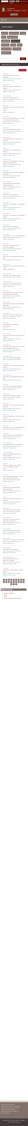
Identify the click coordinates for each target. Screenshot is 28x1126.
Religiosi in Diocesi (12, 37)
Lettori (5, 596)
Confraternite (5, 45)
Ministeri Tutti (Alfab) (9, 593)
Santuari (20, 45)
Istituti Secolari (5, 41)
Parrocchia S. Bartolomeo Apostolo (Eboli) (13, 315)
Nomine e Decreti (6, 49)
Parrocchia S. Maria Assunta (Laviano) (12, 275)
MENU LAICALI (22, 70)
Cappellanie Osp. (6, 53)
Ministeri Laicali (15, 41)
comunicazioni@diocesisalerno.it (11, 1108)
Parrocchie (4, 33)
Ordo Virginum (17, 49)
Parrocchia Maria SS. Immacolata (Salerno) (13, 435)
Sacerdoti (22, 33)
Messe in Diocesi (14, 33)
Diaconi (4, 37)
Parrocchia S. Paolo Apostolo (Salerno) (12, 283)
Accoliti (5, 595)
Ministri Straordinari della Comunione (13, 598)
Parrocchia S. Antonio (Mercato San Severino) (13, 539)
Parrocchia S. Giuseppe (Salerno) (10, 97)
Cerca (23, 58)
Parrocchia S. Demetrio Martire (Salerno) (12, 386)
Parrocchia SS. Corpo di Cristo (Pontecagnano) (14, 235)
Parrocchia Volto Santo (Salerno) (10, 226)
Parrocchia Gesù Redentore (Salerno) (11, 129)
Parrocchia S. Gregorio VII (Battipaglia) (12, 357)
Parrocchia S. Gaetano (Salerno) (10, 194)
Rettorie (13, 45)
